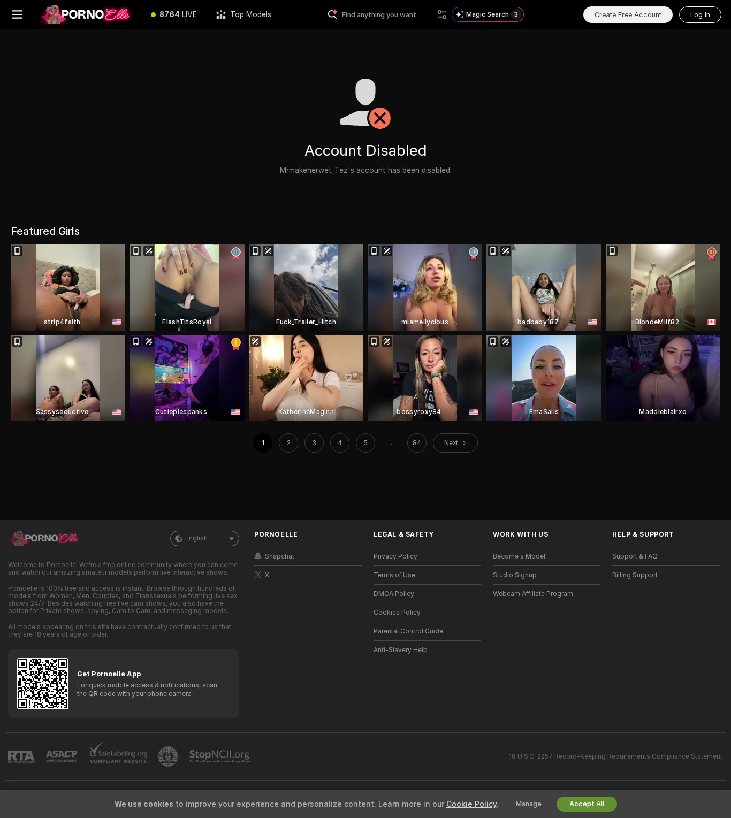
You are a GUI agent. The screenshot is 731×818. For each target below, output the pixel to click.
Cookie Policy (471, 804)
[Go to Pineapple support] (169, 756)
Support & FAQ (635, 556)
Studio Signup (515, 575)
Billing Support (635, 575)
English (196, 538)
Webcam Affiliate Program (533, 594)
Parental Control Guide (408, 631)
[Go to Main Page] (87, 14)
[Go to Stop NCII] (220, 756)
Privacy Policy (395, 556)
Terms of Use (394, 575)
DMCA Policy (394, 594)
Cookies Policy (397, 612)
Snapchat (279, 556)
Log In (700, 15)
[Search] (442, 14)
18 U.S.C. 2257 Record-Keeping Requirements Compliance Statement (615, 756)
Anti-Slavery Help (401, 650)
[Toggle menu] (17, 14)
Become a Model (519, 556)
